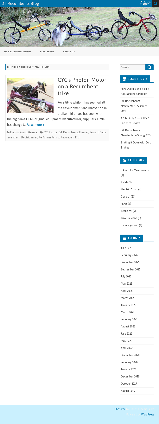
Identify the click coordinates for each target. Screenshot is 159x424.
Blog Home (47, 51)
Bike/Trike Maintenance (135, 170)
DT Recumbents (68, 132)
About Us (69, 51)
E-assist (83, 132)
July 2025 (126, 276)
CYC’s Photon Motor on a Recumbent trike (82, 87)
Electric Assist (18, 132)
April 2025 (126, 290)
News (124, 203)
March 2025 (127, 298)
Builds (124, 182)
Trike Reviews (129, 218)
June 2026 (126, 248)
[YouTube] (145, 3)
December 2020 (130, 355)
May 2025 (126, 283)
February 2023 (129, 319)
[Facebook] (141, 3)
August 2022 (128, 326)
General (33, 132)
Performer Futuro (49, 137)
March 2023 (127, 312)
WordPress (147, 414)
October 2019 (129, 383)
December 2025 (130, 262)
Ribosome (120, 409)
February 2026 (129, 255)
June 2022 (126, 333)
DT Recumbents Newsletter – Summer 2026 (134, 106)
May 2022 (126, 340)
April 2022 (126, 348)
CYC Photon (50, 132)
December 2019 (130, 376)
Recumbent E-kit (71, 137)
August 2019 (128, 390)
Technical (126, 210)
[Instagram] (149, 3)
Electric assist (29, 137)
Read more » (35, 124)
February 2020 (129, 362)
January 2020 (128, 369)
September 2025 (130, 269)
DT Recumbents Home (17, 51)
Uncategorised (129, 225)
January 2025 (128, 305)
